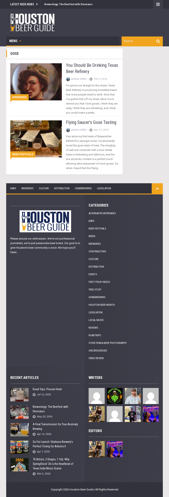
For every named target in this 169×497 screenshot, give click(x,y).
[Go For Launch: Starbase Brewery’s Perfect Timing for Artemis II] (19, 447)
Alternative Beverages (102, 213)
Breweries (19, 97)
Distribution (62, 188)
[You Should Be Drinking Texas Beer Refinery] (36, 81)
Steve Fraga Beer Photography (108, 342)
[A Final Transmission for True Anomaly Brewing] (19, 429)
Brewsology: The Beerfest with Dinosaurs (68, 4)
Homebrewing (83, 188)
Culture (44, 188)
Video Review (96, 358)
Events (93, 274)
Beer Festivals (22, 154)
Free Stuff (95, 289)
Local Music (96, 320)
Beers (92, 236)
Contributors (97, 251)
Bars (13, 188)
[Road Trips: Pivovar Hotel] (19, 394)
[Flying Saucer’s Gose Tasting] (36, 138)
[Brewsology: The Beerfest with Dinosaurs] (19, 412)
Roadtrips (95, 335)
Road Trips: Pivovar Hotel (47, 389)
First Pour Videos (99, 281)
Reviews (93, 327)
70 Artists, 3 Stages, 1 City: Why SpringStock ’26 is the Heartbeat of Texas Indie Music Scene (53, 464)
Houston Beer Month (102, 304)
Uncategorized (98, 350)
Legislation (104, 188)
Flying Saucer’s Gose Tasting (91, 122)
